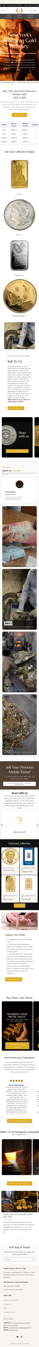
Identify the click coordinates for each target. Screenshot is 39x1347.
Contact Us (7, 1304)
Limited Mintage (18, 316)
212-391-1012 (13, 1330)
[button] (4, 11)
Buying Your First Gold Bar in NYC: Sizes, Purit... (18, 1215)
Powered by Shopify (24, 1343)
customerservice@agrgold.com (20, 1327)
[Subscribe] (33, 1259)
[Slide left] (16, 1239)
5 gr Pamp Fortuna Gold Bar (9, 896)
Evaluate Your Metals (11, 1300)
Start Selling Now (16, 408)
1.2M (7, 571)
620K (7, 634)
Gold (18, 194)
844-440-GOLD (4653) (12, 1286)
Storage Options (9, 1312)
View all (19, 905)
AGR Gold (16, 1343)
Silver (18, 235)
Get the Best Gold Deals (17, 1045)
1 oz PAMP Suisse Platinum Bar (28, 868)
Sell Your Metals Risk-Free (19, 1121)
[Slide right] (23, 1239)
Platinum (18, 275)
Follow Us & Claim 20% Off (20, 1183)
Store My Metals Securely (17, 451)
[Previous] (2, 825)
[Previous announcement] (3, 2)
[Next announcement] (36, 2)
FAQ (5, 1308)
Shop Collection (14, 979)
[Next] (37, 825)
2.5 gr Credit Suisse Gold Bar (28, 896)
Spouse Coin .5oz (7, 868)
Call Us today (19, 115)
